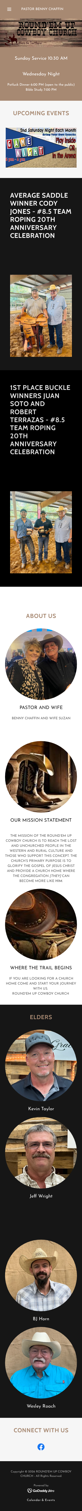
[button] (9, 9)
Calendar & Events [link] (41, 1500)
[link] (41, 1448)
